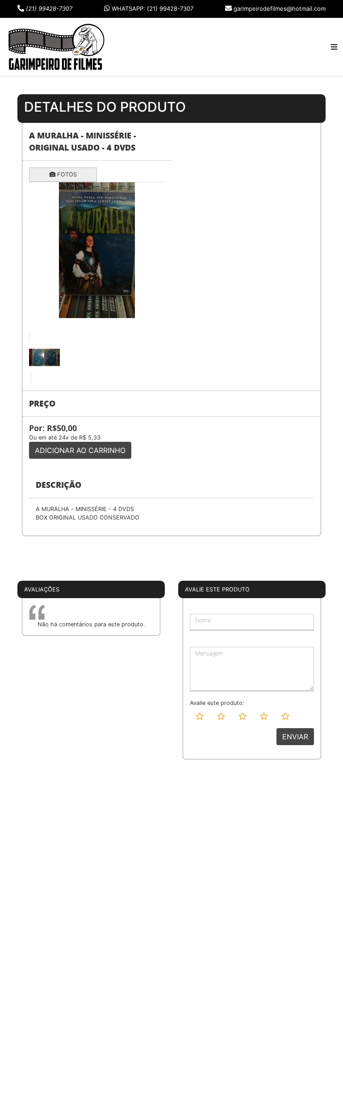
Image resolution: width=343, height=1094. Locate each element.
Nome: (203, 620)
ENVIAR (295, 736)
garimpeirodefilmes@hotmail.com (280, 8)
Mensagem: (210, 653)
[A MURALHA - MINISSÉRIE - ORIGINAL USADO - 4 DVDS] (97, 250)
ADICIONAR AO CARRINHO (80, 450)
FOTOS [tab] (66, 174)
